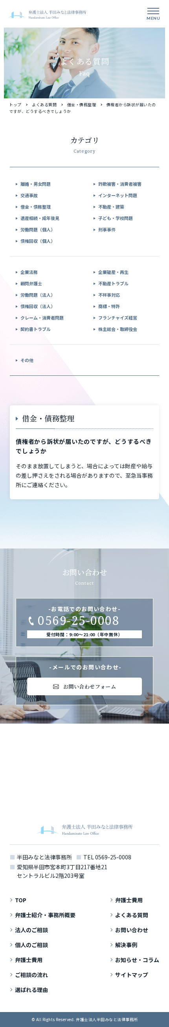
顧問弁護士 (31, 283)
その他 (26, 360)
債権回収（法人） (37, 306)
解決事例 (126, 945)
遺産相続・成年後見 (39, 218)
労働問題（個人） (37, 229)
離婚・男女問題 (35, 184)
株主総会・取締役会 (117, 329)
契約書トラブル (35, 329)
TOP (20, 900)
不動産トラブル (113, 283)
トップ (15, 104)
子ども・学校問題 (115, 218)
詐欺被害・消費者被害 (119, 184)
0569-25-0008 (113, 857)
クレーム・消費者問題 (42, 317)
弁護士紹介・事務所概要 (45, 915)
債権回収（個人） (37, 241)
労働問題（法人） (37, 295)
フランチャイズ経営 (117, 317)
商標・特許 (109, 306)
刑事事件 (107, 229)
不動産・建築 (111, 206)
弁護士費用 (28, 960)
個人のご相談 (31, 945)
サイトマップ (131, 975)
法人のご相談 (31, 930)
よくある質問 (44, 104)
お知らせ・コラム (137, 960)
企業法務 (29, 272)
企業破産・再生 (113, 272)
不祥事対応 (109, 295)
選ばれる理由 (31, 990)
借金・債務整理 (81, 104)
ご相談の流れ (31, 975)
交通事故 (29, 195)
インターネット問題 (117, 195)
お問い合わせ (131, 930)
